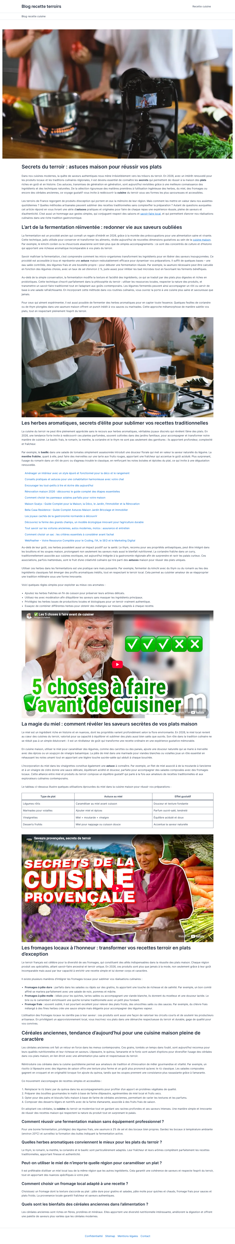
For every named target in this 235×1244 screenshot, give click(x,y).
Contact (145, 1236)
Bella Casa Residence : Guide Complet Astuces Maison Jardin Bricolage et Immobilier (76, 509)
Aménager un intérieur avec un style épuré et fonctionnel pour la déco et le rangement (77, 473)
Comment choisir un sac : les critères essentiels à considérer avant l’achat (69, 534)
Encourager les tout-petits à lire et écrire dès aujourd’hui (59, 485)
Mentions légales (128, 1236)
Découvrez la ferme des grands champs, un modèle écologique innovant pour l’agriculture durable (84, 522)
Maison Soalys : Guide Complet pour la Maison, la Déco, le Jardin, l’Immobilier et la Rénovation (82, 503)
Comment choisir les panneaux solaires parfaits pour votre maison (65, 497)
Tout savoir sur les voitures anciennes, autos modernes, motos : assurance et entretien (77, 528)
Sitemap (110, 1236)
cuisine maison (202, 239)
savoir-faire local (150, 213)
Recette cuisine (201, 6)
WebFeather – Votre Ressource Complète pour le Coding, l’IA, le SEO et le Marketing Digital (80, 540)
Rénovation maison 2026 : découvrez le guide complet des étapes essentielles (72, 491)
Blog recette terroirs (41, 6)
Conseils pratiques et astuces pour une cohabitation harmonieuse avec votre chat (74, 479)
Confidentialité (94, 1236)
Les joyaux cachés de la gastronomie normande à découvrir (61, 516)
